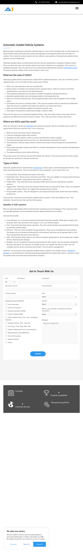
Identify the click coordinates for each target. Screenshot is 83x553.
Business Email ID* (11, 286)
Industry (44, 301)
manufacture (38, 168)
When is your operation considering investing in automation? (57, 310)
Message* (45, 320)
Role (43, 293)
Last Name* (45, 278)
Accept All (39, 544)
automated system (70, 68)
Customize (13, 544)
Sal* (6, 278)
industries (29, 126)
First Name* (21, 278)
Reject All (26, 544)
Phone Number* (47, 286)
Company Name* (10, 293)
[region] (26, 538)
